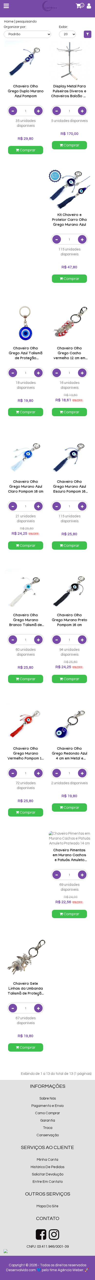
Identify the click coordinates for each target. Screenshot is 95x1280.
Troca (47, 1128)
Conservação (48, 1135)
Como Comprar (47, 1113)
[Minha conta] (89, 7)
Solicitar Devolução (47, 1174)
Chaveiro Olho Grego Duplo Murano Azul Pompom (26, 92)
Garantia (47, 1120)
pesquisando (26, 21)
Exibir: (63, 27)
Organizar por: (15, 27)
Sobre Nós (47, 1098)
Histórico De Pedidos (47, 1167)
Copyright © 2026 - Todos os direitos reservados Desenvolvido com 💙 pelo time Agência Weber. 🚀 (47, 1267)
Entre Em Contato (48, 1182)
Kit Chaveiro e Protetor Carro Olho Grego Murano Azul (69, 220)
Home (9, 21)
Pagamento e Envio (47, 1106)
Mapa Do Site (47, 1206)
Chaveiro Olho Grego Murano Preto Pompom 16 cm (69, 621)
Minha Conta (47, 1159)
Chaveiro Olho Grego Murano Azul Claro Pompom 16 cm (25, 487)
